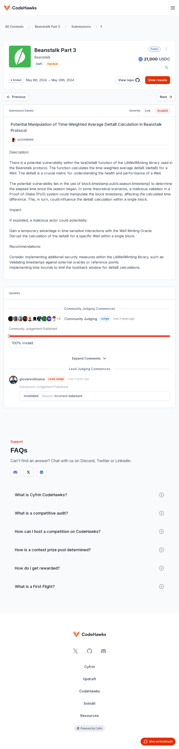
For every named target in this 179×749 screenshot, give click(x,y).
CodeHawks (89, 691)
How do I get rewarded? (37, 568)
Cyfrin (89, 667)
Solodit (89, 703)
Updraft (89, 679)
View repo (126, 80)
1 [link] (101, 26)
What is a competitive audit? (41, 513)
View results (157, 80)
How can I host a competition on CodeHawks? (58, 531)
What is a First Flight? (35, 586)
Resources (89, 715)
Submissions (81, 26)
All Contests (14, 26)
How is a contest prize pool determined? (53, 550)
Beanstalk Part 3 (47, 26)
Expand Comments (86, 358)
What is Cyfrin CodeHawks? (41, 494)
